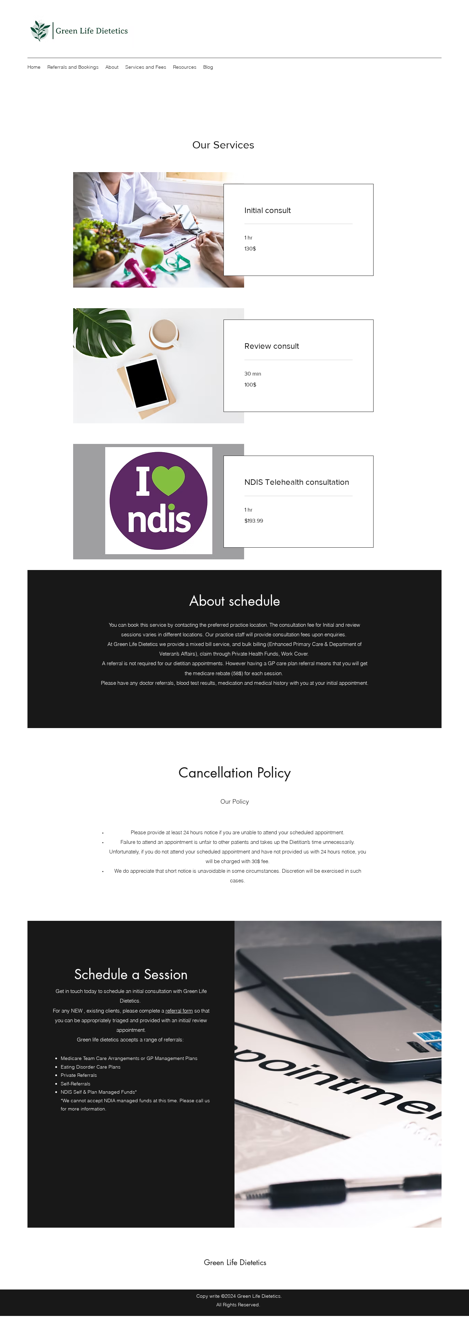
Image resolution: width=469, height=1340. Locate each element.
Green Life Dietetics (235, 1262)
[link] (298, 210)
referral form (179, 1010)
